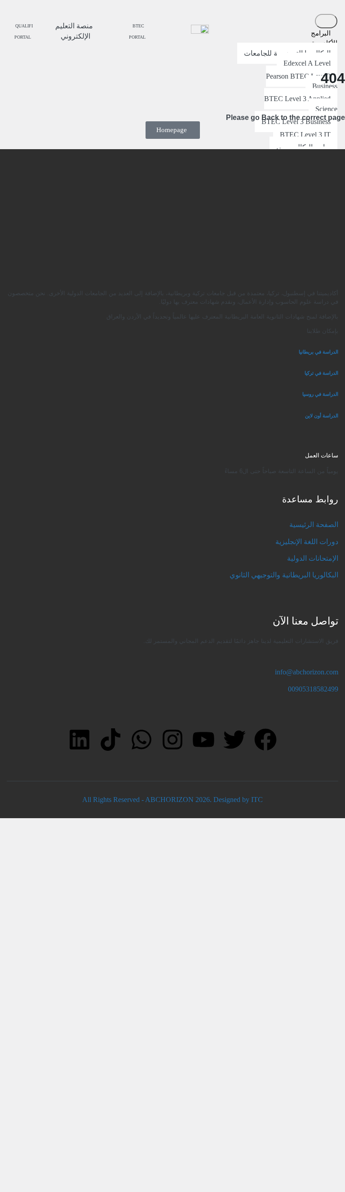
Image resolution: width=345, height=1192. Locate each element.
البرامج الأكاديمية (324, 38)
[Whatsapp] (141, 739)
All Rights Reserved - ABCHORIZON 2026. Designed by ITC (172, 799)
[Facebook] (265, 739)
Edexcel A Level (307, 63)
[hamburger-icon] (326, 21)
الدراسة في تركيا (320, 373)
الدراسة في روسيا (320, 394)
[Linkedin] (79, 739)
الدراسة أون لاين (321, 415)
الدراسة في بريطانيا (318, 351)
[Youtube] (203, 739)
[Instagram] (172, 739)
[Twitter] (234, 739)
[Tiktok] (110, 739)
